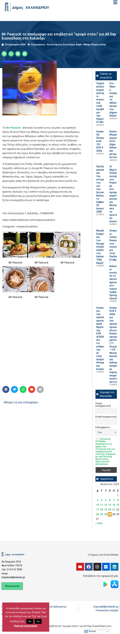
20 (109, 509)
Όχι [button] (38, 621)
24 (97, 514)
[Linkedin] (114, 567)
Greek (92, 631)
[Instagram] (97, 567)
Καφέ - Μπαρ (83, 44)
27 (109, 514)
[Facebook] (89, 567)
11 (101, 504)
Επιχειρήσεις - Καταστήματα (46, 44)
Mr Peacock (13, 127)
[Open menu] (115, 2)
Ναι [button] (29, 621)
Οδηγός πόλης (98, 44)
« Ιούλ (98, 523)
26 (105, 514)
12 (105, 504)
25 (101, 514)
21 (113, 509)
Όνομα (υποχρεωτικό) (103, 404)
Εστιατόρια (69, 44)
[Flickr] (106, 567)
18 (101, 509)
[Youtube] (80, 567)
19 (105, 509)
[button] (4, 53)
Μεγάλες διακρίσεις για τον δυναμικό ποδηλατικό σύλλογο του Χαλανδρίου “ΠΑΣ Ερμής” (103, 246)
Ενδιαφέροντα (102, 427)
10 (97, 504)
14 (113, 504)
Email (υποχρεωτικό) (106, 416)
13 (109, 504)
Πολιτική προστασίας (26, 625)
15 (117, 504)
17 (97, 509)
